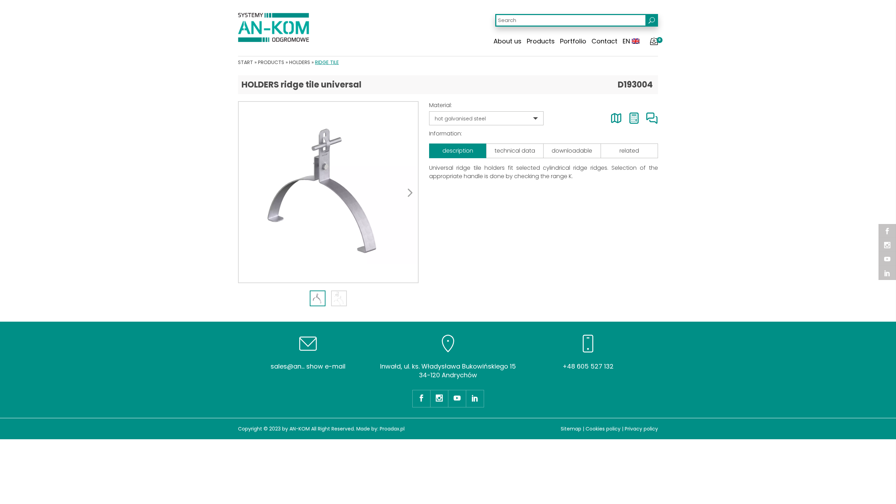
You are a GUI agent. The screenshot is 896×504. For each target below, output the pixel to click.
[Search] (651, 20)
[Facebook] (887, 231)
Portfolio (573, 41)
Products (541, 41)
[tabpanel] (328, 192)
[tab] (317, 298)
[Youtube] (887, 259)
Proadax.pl (392, 428)
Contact (604, 41)
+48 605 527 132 (588, 366)
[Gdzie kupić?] (616, 118)
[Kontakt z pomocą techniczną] (652, 118)
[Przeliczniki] (634, 118)
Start (245, 62)
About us (507, 41)
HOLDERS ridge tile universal (301, 84)
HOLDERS (299, 62)
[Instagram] (887, 245)
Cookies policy (603, 428)
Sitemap (571, 428)
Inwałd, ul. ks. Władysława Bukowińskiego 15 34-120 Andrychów (448, 370)
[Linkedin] (887, 273)
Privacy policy (641, 428)
